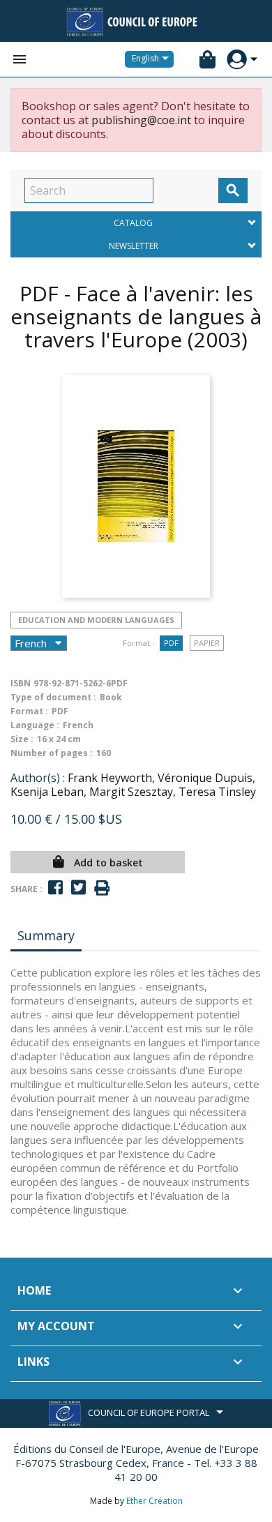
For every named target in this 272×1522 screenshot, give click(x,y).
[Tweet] (78, 887)
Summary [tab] (46, 935)
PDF (171, 643)
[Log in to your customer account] (237, 60)
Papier (207, 643)
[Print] (101, 888)
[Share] (55, 887)
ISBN (20, 683)
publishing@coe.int (141, 120)
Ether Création (154, 1501)
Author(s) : (37, 778)
